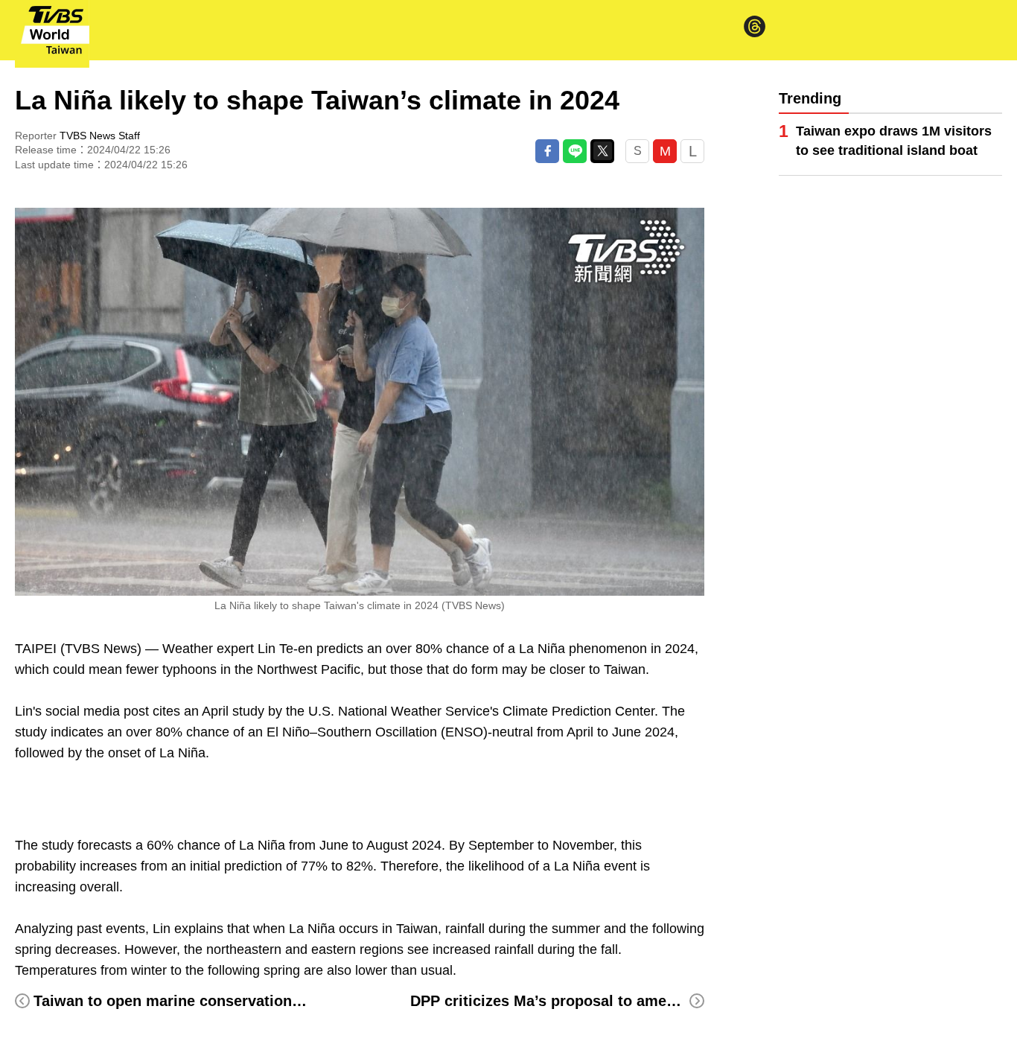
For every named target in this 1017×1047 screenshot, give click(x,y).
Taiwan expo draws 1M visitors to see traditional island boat (894, 141)
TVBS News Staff (100, 135)
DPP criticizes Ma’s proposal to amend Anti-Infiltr (585, 1001)
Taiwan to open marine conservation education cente (221, 1001)
